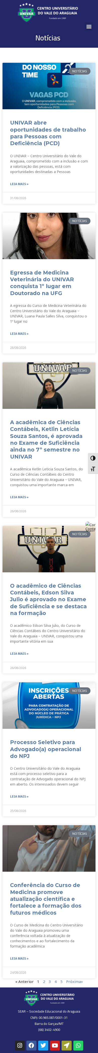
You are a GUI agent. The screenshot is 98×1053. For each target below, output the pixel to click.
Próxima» (74, 981)
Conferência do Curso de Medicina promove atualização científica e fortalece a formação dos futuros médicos (45, 899)
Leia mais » (19, 184)
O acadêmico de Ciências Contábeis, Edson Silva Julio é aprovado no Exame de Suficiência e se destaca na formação (48, 599)
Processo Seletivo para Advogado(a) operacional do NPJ (45, 749)
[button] (89, 26)
